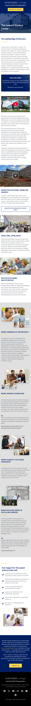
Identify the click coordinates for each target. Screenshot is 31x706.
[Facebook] (5, 691)
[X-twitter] (9, 691)
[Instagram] (18, 691)
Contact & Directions (20, 686)
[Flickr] (27, 691)
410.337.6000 (9, 686)
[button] (15, 176)
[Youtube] (13, 691)
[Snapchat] (22, 691)
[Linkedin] (15, 695)
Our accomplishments (8, 648)
